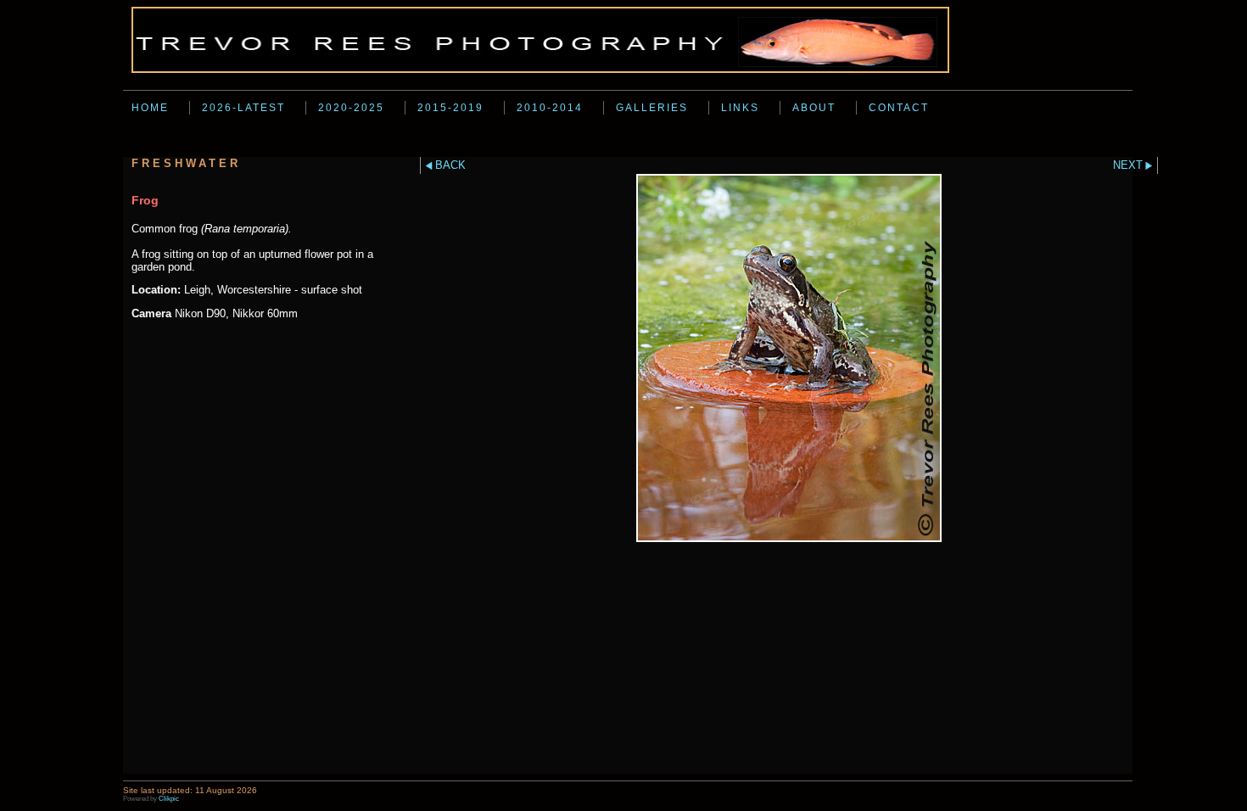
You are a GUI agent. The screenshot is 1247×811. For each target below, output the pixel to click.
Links (740, 108)
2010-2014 (550, 108)
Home (150, 108)
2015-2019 (450, 108)
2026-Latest (243, 108)
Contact (899, 108)
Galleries (652, 108)
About (814, 108)
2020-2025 (351, 108)
